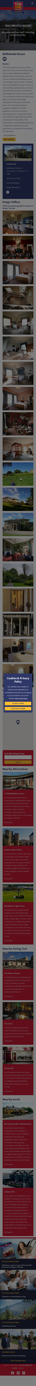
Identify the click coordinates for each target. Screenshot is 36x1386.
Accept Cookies (18, 703)
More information (21, 698)
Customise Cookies (18, 709)
